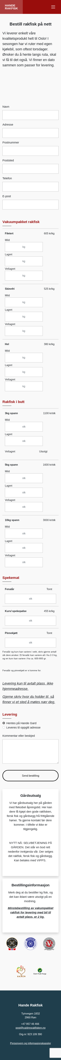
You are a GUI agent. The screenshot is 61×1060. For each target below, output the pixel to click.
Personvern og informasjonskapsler (30, 1043)
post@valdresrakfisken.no (31, 1027)
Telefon (7, 178)
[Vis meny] (53, 7)
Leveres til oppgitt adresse (23, 727)
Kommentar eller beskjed (18, 735)
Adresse (7, 124)
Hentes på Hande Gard (21, 723)
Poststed (8, 160)
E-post (6, 196)
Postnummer (10, 142)
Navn (5, 106)
